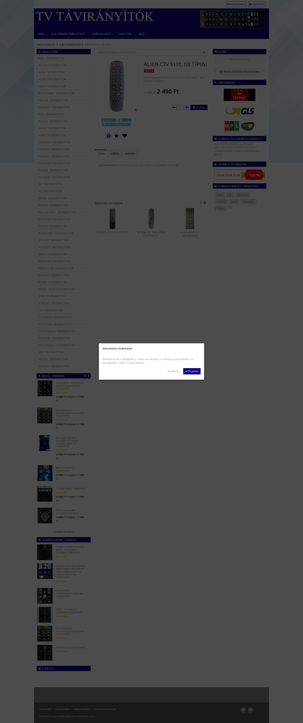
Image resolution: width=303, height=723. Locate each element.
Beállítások (173, 371)
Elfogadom (193, 371)
